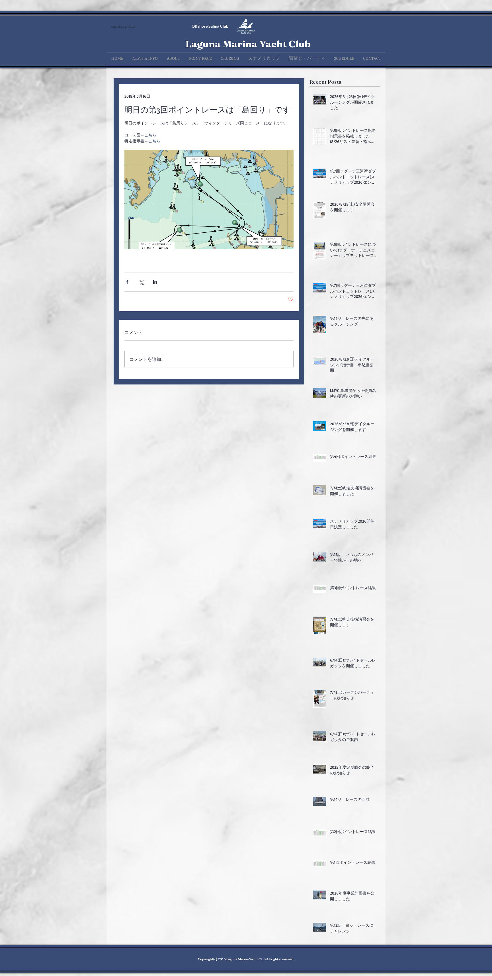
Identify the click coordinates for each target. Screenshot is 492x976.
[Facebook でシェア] (127, 282)
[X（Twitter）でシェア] (141, 282)
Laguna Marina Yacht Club (248, 44)
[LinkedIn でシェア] (155, 282)
